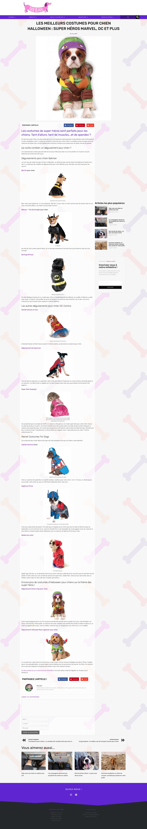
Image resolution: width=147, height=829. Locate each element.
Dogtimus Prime (27, 486)
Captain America (27, 445)
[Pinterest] (76, 795)
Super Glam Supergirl (29, 389)
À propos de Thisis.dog (91, 812)
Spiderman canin (27, 535)
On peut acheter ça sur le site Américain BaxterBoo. (37, 670)
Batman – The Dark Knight (30, 210)
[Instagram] (71, 795)
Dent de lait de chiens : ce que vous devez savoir (116, 232)
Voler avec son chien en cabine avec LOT (116, 209)
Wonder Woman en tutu (29, 310)
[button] (137, 17)
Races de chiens (106, 17)
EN (128, 17)
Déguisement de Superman (31, 348)
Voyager (11, 17)
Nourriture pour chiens (56, 818)
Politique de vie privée (90, 816)
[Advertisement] (76, 5)
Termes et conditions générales (90, 814)
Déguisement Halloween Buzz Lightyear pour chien (39, 630)
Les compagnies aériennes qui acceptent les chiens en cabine (117, 221)
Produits (32, 17)
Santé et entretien (56, 17)
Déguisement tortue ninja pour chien (34, 589)
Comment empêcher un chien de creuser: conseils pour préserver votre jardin (117, 244)
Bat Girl (24, 170)
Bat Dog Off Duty (27, 255)
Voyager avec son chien (56, 812)
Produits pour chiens (56, 814)
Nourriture (82, 17)
